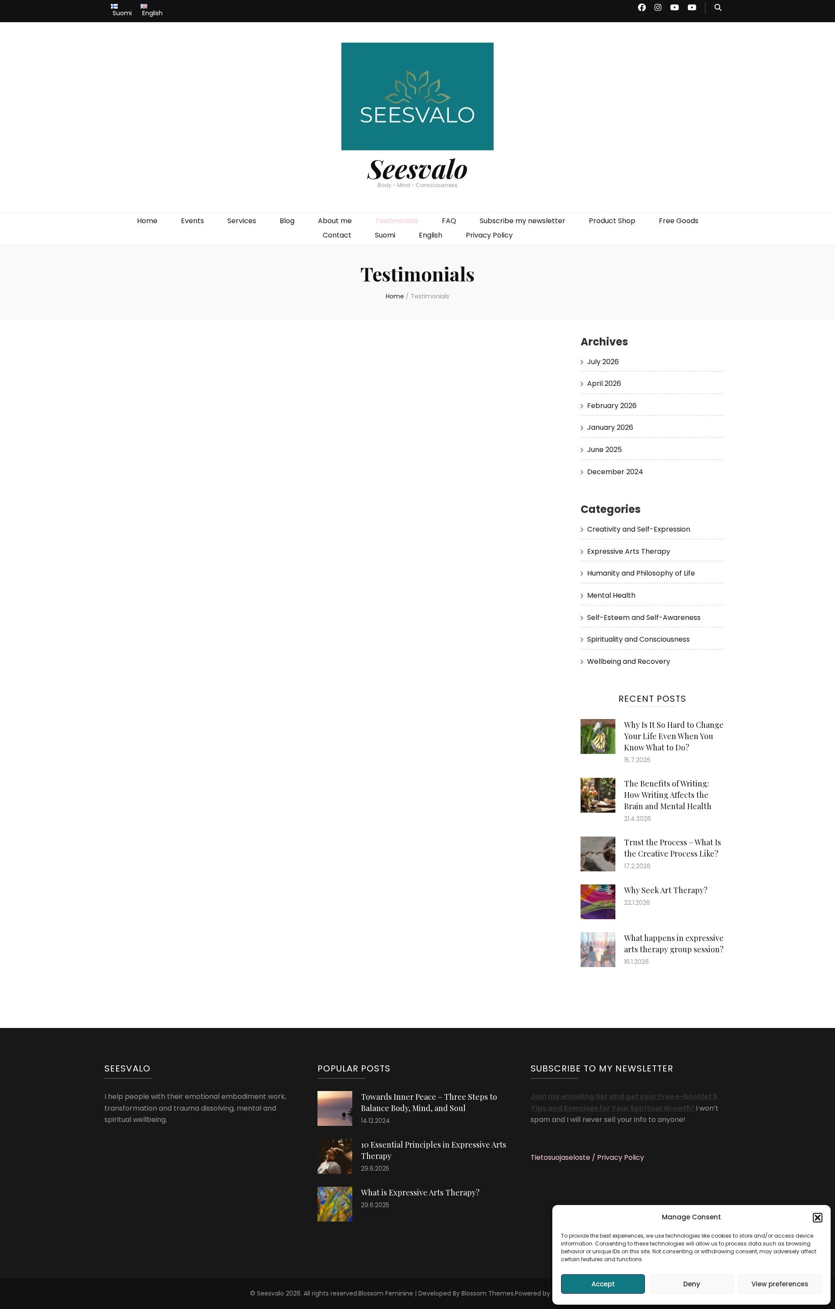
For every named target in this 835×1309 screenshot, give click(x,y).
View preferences (780, 1284)
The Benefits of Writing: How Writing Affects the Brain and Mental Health (667, 794)
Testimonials (396, 221)
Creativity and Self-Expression (638, 529)
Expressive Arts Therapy (628, 551)
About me (335, 221)
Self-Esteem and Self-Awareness (644, 618)
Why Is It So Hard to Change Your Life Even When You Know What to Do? (674, 736)
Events (192, 221)
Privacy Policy (489, 235)
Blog (287, 221)
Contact (337, 235)
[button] (817, 1217)
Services (241, 221)
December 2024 (615, 472)
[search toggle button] (718, 8)
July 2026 (603, 362)
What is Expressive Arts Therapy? (420, 1192)
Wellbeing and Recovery (628, 661)
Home (147, 221)
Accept (603, 1284)
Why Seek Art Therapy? (666, 890)
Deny (691, 1284)
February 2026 (612, 406)
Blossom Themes (487, 1293)
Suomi (385, 235)
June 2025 (604, 450)
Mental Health (611, 595)
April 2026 (604, 383)
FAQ (449, 221)
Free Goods (678, 221)
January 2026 (610, 427)
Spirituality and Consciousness (638, 639)
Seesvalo (417, 168)
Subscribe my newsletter (522, 221)
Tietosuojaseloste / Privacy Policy (587, 1157)
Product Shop (612, 221)
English (430, 235)
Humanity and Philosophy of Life (641, 573)
